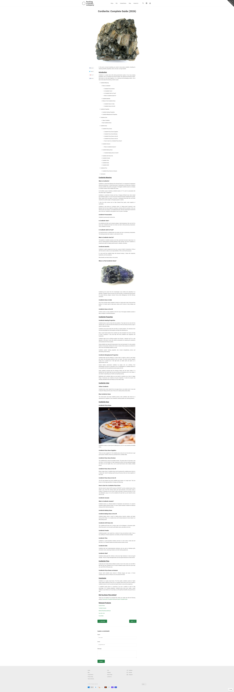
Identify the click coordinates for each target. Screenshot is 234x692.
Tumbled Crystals (102, 608)
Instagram (131, 674)
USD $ (143, 684)
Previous (102, 621)
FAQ (116, 3)
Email (99, 641)
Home (89, 670)
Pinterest (130, 672)
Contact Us (136, 3)
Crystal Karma (123, 3)
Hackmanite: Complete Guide (108, 599)
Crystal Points (102, 605)
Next (132, 621)
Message (99, 648)
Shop (112, 3)
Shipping (109, 672)
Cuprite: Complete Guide (122, 599)
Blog (130, 3)
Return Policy (109, 674)
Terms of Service (91, 678)
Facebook (130, 670)
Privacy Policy (90, 676)
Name (99, 634)
